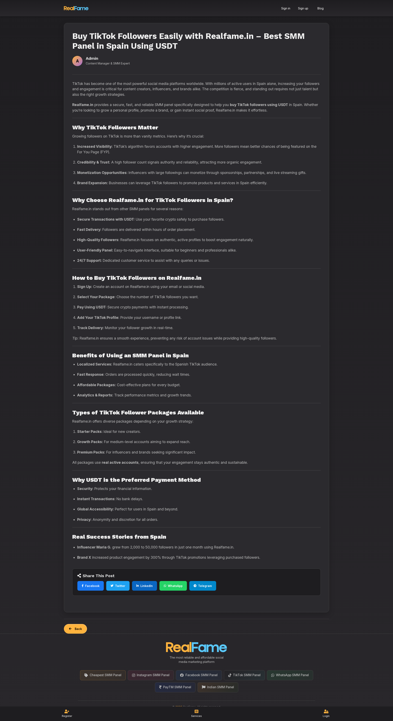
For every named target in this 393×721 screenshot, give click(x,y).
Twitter (120, 586)
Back (78, 629)
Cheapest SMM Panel (105, 675)
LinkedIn (146, 586)
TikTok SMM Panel (247, 675)
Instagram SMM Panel (153, 675)
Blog (320, 8)
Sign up (303, 8)
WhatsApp (175, 586)
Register (67, 716)
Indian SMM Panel (220, 687)
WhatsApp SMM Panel (292, 675)
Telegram (205, 586)
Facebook (92, 586)
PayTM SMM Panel (177, 687)
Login (326, 716)
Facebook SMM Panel (201, 675)
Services (196, 716)
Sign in (285, 8)
